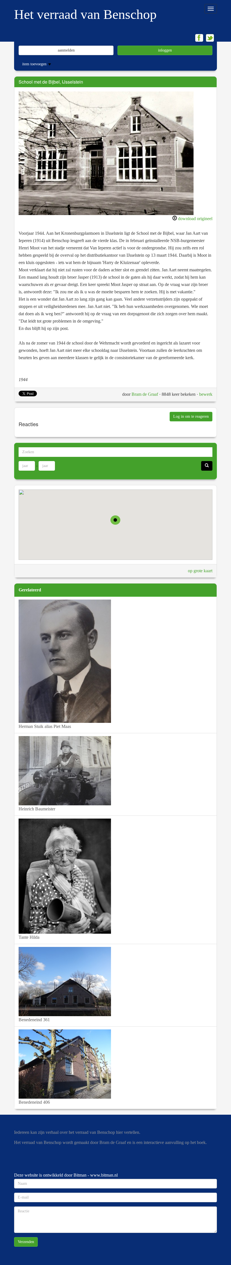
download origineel (195, 218)
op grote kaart (200, 570)
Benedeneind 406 (34, 1102)
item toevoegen (35, 64)
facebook (199, 38)
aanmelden (66, 50)
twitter (210, 38)
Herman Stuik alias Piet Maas (45, 726)
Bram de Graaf (145, 394)
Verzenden (26, 1242)
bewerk (205, 394)
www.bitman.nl (104, 1175)
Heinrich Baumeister (37, 808)
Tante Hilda (29, 937)
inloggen (165, 50)
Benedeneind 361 (34, 1019)
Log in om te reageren (191, 416)
